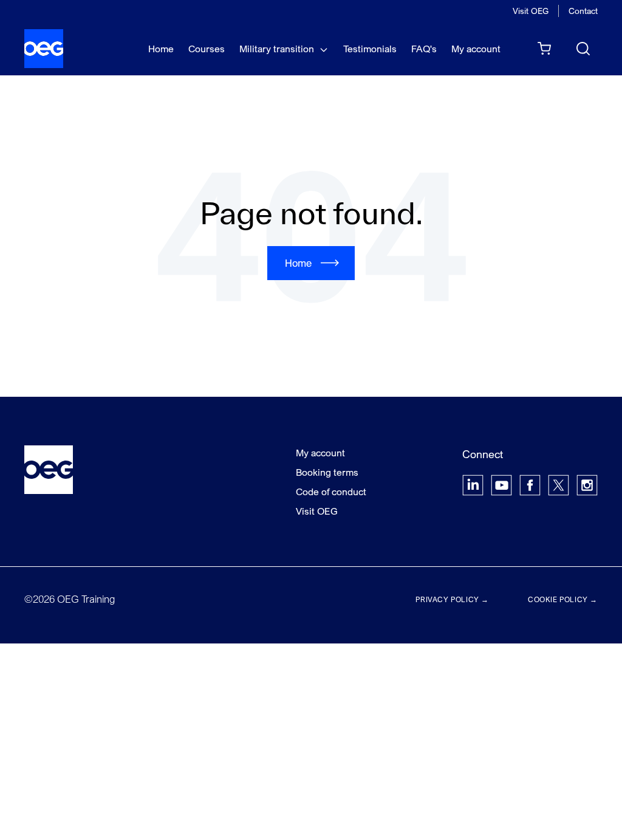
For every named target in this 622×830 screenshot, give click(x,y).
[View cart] (544, 48)
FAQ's (424, 49)
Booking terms (327, 472)
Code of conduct (331, 491)
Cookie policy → (563, 599)
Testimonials (370, 49)
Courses (206, 49)
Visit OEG (531, 10)
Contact (583, 10)
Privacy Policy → (452, 599)
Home (161, 49)
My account (476, 49)
